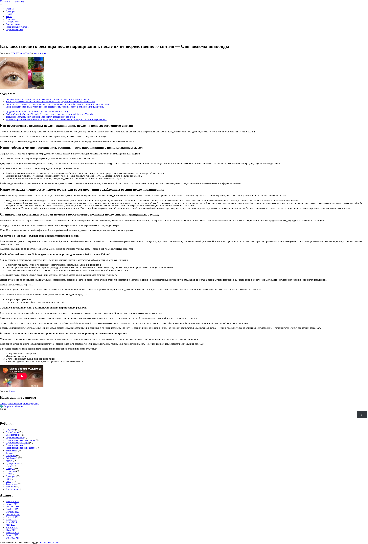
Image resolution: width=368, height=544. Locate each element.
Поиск (3, 409)
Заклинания (11, 450)
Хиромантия (12, 489)
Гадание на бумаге (15, 437)
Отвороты (11, 471)
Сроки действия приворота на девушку (19, 403)
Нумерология (12, 21)
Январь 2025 (12, 535)
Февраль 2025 (12, 532)
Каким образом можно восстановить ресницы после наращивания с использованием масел (50, 101)
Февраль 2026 (12, 501)
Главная (10, 8)
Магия (9, 16)
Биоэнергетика (13, 24)
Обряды (10, 468)
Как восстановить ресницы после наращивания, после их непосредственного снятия (47, 99)
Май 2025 (10, 525)
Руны (8, 479)
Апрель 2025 (12, 527)
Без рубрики (12, 432)
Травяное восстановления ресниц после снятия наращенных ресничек (40, 117)
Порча (9, 14)
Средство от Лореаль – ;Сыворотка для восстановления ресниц (37, 111)
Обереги (10, 466)
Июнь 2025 (11, 522)
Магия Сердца (7, 34)
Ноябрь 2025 (12, 509)
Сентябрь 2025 (13, 514)
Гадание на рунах (14, 29)
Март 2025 (11, 530)
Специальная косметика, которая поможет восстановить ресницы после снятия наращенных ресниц (55, 107)
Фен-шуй (10, 486)
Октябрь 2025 (12, 512)
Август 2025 (12, 517)
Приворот (11, 11)
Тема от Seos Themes (48, 542)
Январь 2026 (12, 504)
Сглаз (8, 481)
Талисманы (11, 484)
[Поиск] (362, 414)
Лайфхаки (11, 455)
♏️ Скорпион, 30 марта (11, 406)
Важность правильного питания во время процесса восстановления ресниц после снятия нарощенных (56, 119)
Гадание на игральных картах (20, 440)
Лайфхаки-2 (12, 458)
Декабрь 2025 (12, 506)
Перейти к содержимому (12, 1)
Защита (9, 453)
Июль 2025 (11, 519)
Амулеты (10, 19)
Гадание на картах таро (17, 27)
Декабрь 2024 (12, 538)
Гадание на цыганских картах (20, 448)
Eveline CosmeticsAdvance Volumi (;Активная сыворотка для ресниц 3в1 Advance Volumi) (49, 114)
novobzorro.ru (40, 53)
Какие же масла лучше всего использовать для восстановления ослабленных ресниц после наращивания (57, 104)
